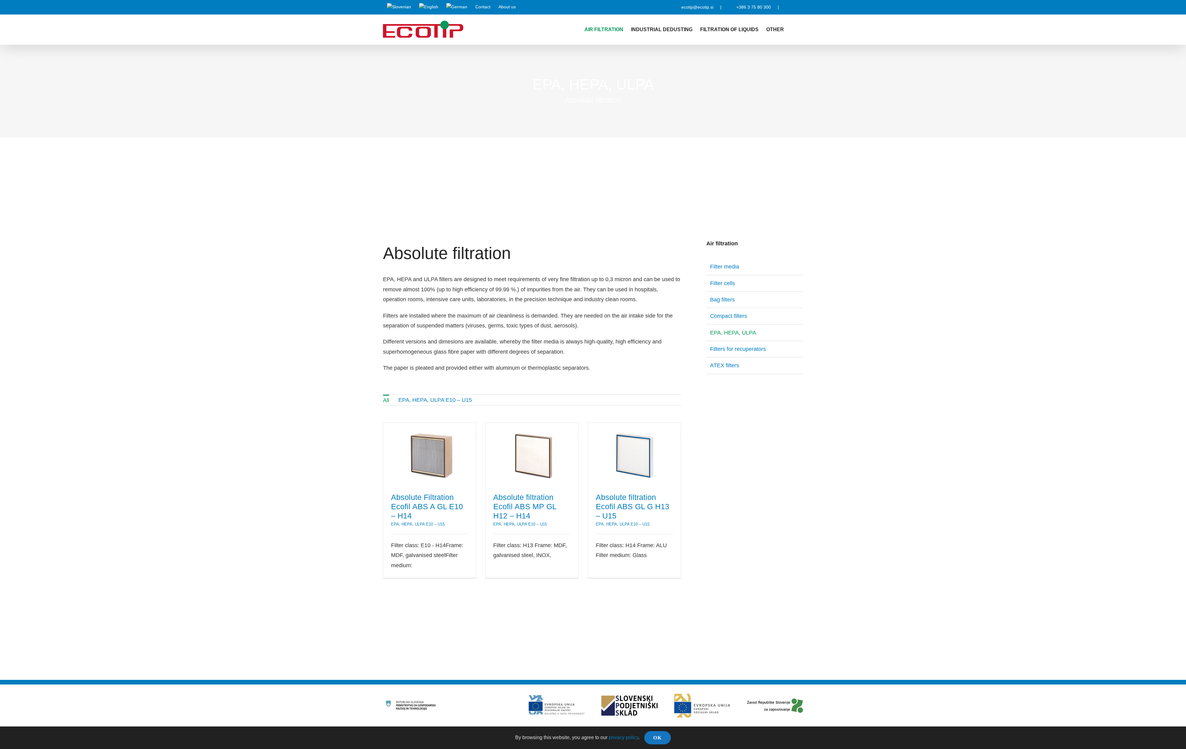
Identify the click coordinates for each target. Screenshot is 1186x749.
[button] (793, 29)
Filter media (724, 267)
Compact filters (728, 316)
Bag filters (722, 300)
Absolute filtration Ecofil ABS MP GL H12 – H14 (532, 454)
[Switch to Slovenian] (399, 7)
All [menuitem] (386, 400)
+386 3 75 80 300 (753, 7)
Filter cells (722, 283)
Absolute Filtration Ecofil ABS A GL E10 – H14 (429, 454)
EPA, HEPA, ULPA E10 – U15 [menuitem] (435, 400)
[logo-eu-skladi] (556, 698)
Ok (657, 737)
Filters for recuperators (738, 349)
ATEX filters (724, 365)
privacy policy (623, 737)
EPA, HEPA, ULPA (733, 333)
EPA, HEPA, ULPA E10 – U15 (418, 524)
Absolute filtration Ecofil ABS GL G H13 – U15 (634, 454)
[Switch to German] (456, 7)
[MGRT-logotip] (411, 700)
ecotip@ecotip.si (697, 7)
